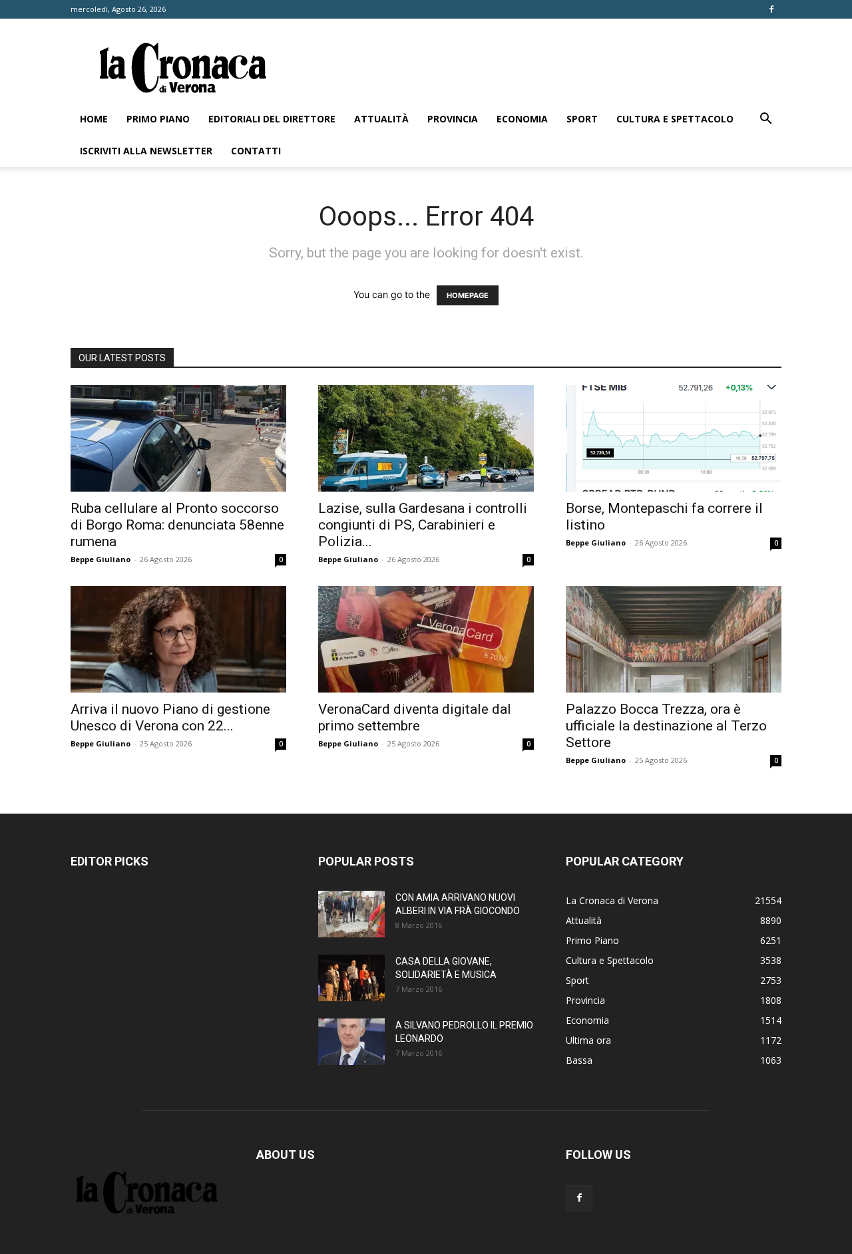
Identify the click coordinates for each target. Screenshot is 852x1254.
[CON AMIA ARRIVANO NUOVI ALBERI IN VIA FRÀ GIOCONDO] (351, 914)
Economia (522, 118)
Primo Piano (158, 118)
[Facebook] (771, 9)
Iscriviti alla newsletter (146, 150)
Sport (582, 118)
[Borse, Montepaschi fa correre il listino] (673, 438)
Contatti (256, 150)
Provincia (452, 118)
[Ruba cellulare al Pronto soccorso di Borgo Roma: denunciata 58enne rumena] (178, 438)
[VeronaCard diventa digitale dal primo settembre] (426, 639)
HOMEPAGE (468, 295)
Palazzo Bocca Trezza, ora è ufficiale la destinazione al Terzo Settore (666, 725)
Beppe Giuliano (100, 559)
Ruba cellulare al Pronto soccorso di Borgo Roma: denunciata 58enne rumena (177, 524)
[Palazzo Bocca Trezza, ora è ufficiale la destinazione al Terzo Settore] (673, 639)
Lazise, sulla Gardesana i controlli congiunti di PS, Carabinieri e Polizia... (422, 524)
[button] (765, 120)
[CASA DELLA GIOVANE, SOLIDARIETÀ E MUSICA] (351, 978)
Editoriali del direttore (271, 118)
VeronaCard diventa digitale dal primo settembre (414, 717)
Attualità (381, 118)
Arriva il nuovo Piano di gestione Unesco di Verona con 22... (170, 717)
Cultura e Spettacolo (675, 118)
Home (94, 118)
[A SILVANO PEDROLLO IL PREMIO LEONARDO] (351, 1042)
